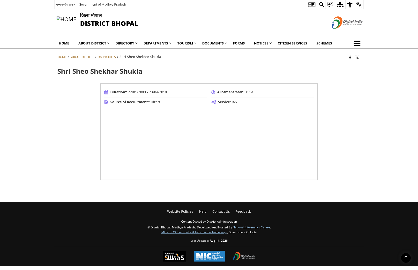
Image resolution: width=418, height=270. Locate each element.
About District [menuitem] (92, 43)
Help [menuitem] (203, 211)
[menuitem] (311, 4)
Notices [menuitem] (261, 43)
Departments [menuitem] (155, 43)
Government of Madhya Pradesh (102, 4)
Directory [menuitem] (124, 43)
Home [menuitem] (64, 43)
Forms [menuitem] (239, 43)
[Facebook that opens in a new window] (350, 57)
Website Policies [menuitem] (180, 211)
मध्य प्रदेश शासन (65, 4)
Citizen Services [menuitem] (292, 43)
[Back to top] (406, 258)
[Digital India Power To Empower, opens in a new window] (244, 256)
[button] (358, 43)
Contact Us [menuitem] (221, 211)
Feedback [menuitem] (243, 211)
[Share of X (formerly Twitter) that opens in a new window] (357, 57)
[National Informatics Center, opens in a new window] (209, 256)
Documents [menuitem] (213, 43)
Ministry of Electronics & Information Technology (194, 232)
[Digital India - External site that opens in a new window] (341, 32)
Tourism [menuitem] (185, 43)
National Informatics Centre (251, 227)
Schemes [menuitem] (324, 43)
